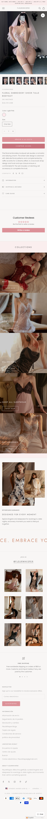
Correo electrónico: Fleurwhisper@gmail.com (19, 759)
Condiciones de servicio (11, 734)
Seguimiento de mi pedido (12, 719)
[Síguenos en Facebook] (3, 782)
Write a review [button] (23, 230)
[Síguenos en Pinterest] (20, 782)
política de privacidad (11, 737)
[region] (23, 665)
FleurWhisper (7, 89)
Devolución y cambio (10, 723)
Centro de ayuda (9, 752)
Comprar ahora (23, 146)
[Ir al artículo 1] (5, 81)
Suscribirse (11, 704)
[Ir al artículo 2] (12, 81)
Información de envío (10, 715)
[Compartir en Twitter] (16, 173)
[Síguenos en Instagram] (15, 782)
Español (36, 788)
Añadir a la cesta (23, 139)
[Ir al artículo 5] (33, 81)
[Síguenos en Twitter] (9, 782)
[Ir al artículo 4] (26, 81)
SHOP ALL (9, 449)
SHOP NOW (10, 288)
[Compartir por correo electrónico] (22, 173)
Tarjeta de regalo (9, 730)
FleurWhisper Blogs (9, 726)
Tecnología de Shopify (32, 793)
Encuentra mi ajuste (10, 748)
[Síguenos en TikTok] (26, 782)
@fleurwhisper (23, 561)
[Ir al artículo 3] (19, 81)
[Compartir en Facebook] (13, 173)
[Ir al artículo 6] (40, 81)
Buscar (5, 755)
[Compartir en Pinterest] (19, 173)
